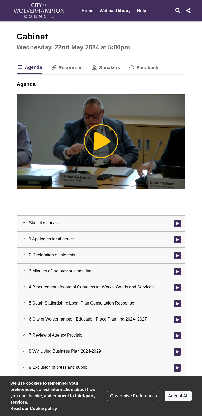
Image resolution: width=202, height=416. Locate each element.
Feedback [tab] (146, 67)
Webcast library (115, 10)
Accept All (178, 396)
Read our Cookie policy (33, 408)
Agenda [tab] (33, 67)
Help (141, 10)
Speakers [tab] (109, 67)
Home (87, 10)
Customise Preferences (133, 396)
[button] (178, 10)
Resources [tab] (70, 67)
